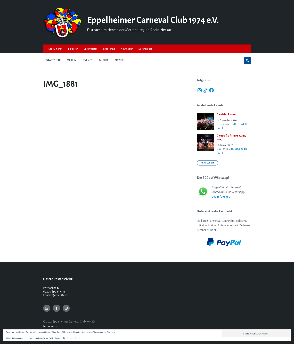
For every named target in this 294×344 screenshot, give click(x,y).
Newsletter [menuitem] (127, 48)
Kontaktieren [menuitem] (55, 48)
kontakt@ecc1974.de (55, 295)
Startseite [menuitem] (53, 60)
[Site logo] (62, 37)
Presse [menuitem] (119, 60)
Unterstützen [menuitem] (90, 48)
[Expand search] (247, 60)
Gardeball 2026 (226, 114)
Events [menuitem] (87, 60)
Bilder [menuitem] (103, 60)
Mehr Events (207, 163)
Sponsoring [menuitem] (109, 48)
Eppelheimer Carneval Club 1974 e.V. (153, 20)
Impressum (50, 326)
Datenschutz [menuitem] (145, 48)
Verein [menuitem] (71, 60)
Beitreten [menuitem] (73, 48)
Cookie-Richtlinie (73, 338)
